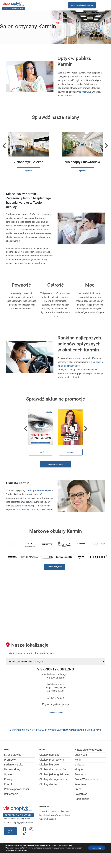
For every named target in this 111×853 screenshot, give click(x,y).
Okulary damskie (49, 754)
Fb (25, 829)
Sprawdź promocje (55, 464)
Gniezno (79, 764)
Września (80, 784)
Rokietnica (81, 794)
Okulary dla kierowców (52, 769)
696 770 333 (57, 697)
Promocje (10, 759)
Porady (8, 779)
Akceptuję (96, 848)
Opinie (8, 774)
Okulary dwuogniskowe (53, 779)
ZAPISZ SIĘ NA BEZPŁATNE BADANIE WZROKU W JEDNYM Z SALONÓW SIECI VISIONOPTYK (55, 730)
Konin (78, 759)
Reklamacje (11, 794)
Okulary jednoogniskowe (54, 774)
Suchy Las (81, 754)
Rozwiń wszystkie (55, 567)
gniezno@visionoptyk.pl (57, 704)
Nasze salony (12, 769)
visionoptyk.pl (85, 92)
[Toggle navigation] (106, 5)
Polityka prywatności (16, 789)
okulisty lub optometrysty (39, 490)
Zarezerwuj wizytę (55, 713)
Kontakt (9, 784)
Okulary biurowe (49, 764)
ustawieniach (22, 850)
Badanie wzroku (13, 764)
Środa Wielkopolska (86, 779)
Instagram (32, 829)
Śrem (78, 789)
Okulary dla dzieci (50, 784)
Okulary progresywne (52, 759)
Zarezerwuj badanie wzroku (82, 5)
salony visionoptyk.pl (25, 505)
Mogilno (79, 769)
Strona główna (12, 754)
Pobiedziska (82, 799)
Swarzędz (80, 774)
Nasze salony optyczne (88, 749)
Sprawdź (28, 171)
